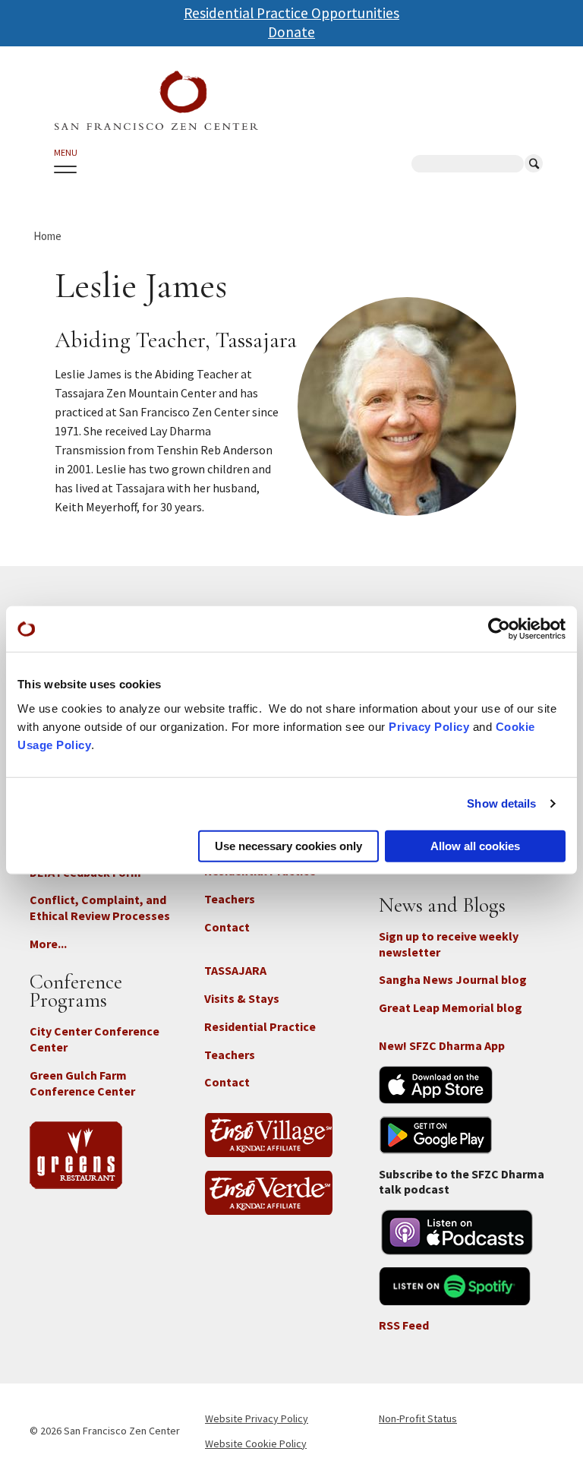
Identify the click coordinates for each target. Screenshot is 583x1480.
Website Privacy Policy (256, 1418)
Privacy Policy (429, 725)
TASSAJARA (235, 970)
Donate (291, 32)
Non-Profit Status (418, 1418)
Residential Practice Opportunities (291, 13)
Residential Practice (260, 1026)
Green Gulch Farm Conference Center (82, 1083)
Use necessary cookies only (288, 845)
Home (47, 236)
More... (48, 943)
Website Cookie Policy (256, 1443)
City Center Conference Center (94, 1039)
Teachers (229, 898)
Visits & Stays (241, 998)
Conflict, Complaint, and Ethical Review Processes (100, 907)
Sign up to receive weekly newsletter (448, 944)
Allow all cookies (475, 845)
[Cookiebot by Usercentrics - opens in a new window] (499, 629)
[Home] (156, 101)
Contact (227, 926)
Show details (501, 803)
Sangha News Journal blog (453, 979)
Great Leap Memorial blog (450, 1007)
